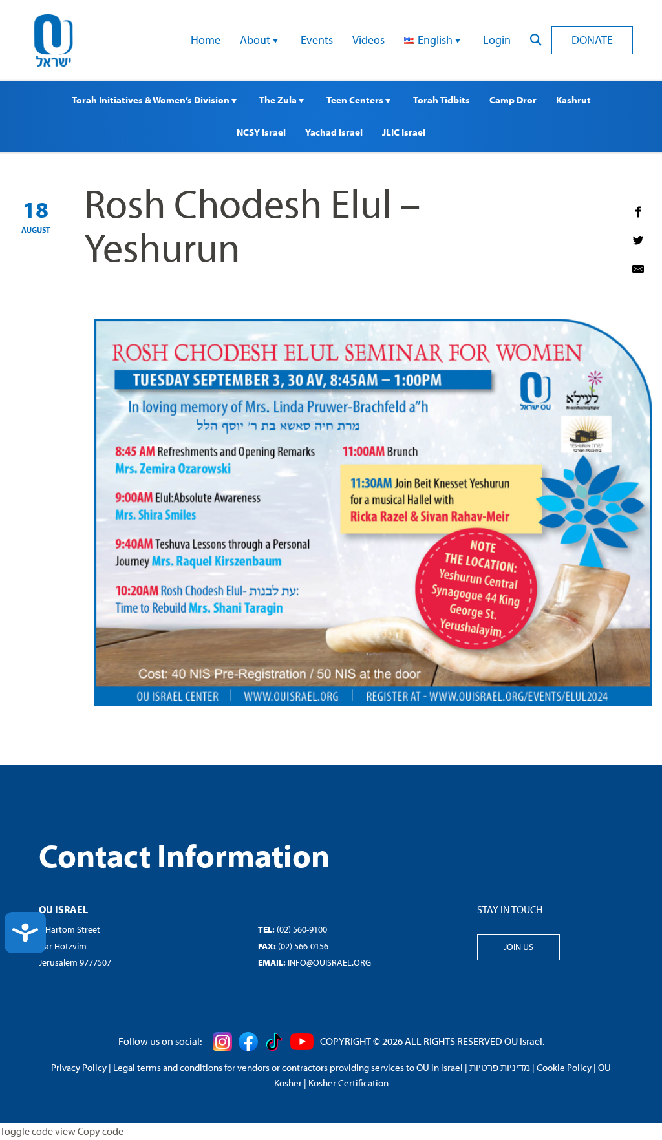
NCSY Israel (261, 132)
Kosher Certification (348, 1083)
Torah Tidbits (441, 100)
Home (205, 39)
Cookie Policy (564, 1067)
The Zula (279, 100)
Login (497, 39)
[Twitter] (638, 240)
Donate (592, 39)
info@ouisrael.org (329, 962)
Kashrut (573, 100)
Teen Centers (355, 100)
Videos (368, 39)
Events (317, 39)
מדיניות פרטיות (499, 1067)
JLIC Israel (403, 132)
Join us (518, 947)
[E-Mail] (638, 269)
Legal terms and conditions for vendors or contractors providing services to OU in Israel (288, 1067)
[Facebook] (638, 212)
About (256, 39)
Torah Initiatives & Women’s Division (151, 100)
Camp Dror (513, 100)
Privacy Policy (79, 1067)
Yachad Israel (334, 132)
